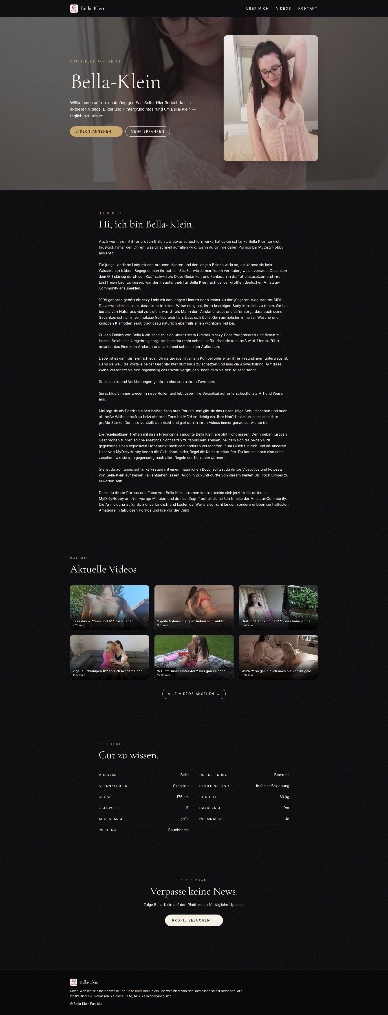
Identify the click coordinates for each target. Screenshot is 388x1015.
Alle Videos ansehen (194, 694)
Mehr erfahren (147, 131)
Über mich (257, 8)
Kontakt (308, 8)
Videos (283, 8)
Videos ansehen (96, 131)
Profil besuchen (194, 920)
